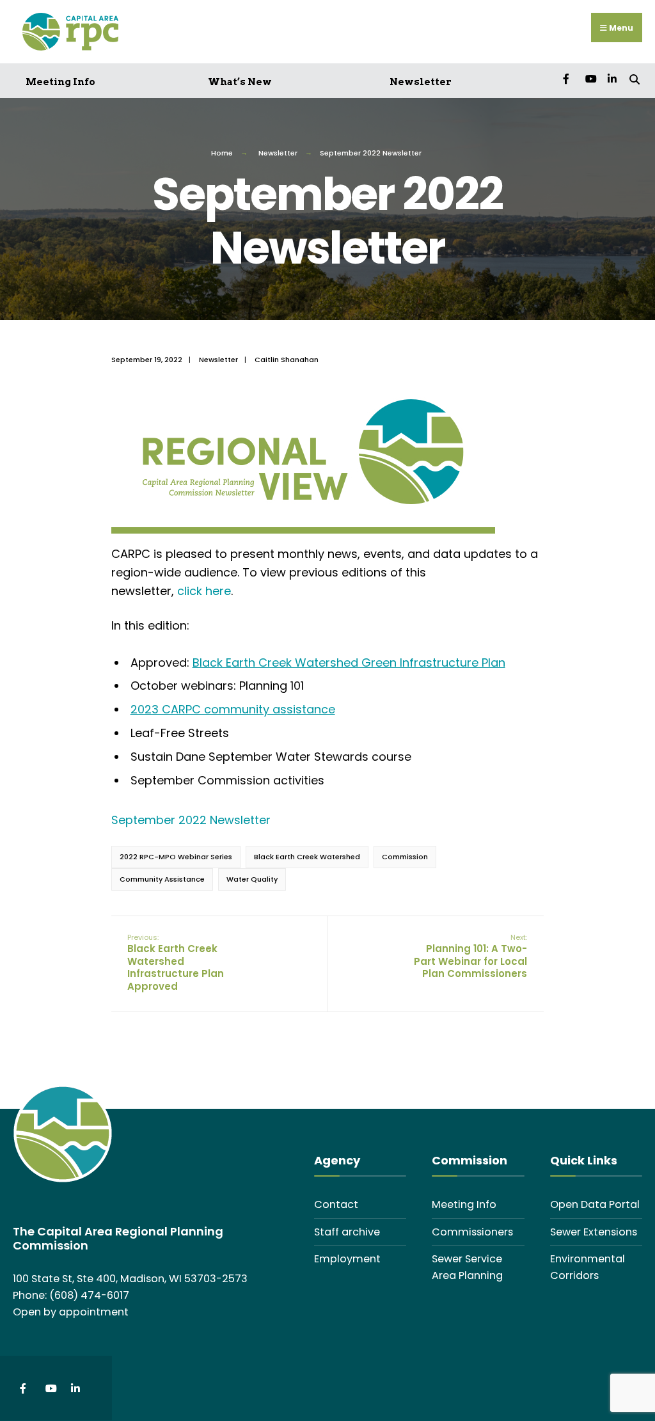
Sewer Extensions (593, 1232)
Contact (336, 1204)
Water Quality (252, 879)
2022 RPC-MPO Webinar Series (176, 857)
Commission (405, 857)
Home (222, 153)
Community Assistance (162, 879)
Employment (347, 1258)
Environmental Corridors (587, 1267)
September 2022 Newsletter (191, 820)
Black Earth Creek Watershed (307, 857)
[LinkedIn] (612, 78)
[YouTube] (589, 78)
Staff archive (347, 1232)
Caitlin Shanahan (287, 359)
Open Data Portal (595, 1204)
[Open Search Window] (634, 78)
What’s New (240, 82)
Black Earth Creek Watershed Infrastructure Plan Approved (175, 962)
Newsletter (421, 82)
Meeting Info (60, 82)
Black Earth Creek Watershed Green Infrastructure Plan (349, 663)
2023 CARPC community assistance (232, 709)
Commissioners (472, 1232)
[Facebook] (567, 78)
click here (204, 591)
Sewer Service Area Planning (467, 1267)
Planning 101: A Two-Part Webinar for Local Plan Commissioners (470, 956)
